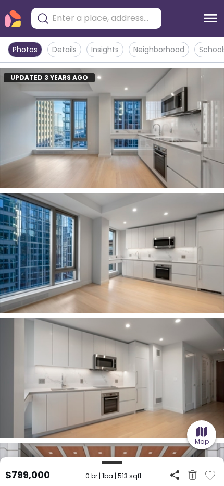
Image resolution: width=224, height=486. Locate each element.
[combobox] (104, 18)
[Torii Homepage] (13, 18)
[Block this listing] (192, 475)
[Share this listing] (175, 475)
